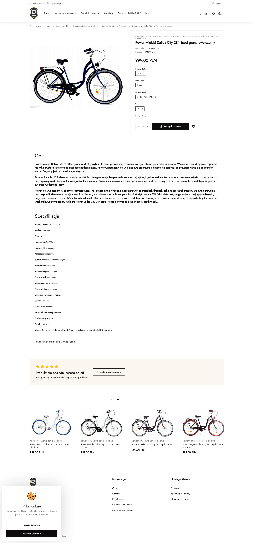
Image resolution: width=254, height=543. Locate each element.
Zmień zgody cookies (122, 510)
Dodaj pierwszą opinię (110, 372)
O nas (115, 488)
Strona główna (35, 26)
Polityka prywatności (122, 504)
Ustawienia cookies (32, 525)
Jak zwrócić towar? (180, 499)
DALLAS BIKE (150, 51)
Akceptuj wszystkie (32, 533)
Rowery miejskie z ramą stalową (85, 26)
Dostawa (175, 488)
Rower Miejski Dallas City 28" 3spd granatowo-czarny (153, 26)
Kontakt (116, 493)
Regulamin (220, 3)
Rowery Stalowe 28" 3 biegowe (115, 26)
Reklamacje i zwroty (180, 493)
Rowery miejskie (62, 26)
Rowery (48, 26)
